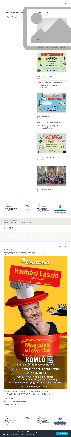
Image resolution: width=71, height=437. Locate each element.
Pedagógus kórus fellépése (45, 189)
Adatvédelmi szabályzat (28, 222)
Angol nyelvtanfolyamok (44, 116)
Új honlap (39, 40)
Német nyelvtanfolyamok (44, 76)
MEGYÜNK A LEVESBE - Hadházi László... (27, 394)
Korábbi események (15, 222)
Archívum (6, 222)
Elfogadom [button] (62, 433)
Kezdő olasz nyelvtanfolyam (45, 157)
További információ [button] (30, 434)
